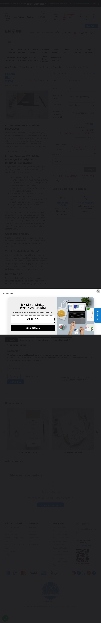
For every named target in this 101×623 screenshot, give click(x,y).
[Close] (98, 291)
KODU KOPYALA (33, 328)
